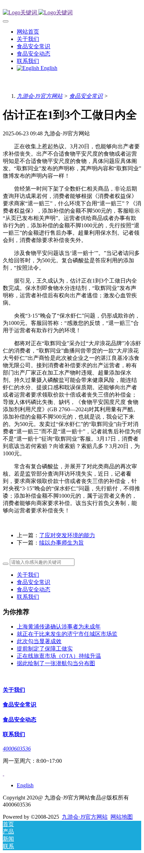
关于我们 (28, 575)
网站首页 (28, 32)
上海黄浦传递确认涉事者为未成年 (59, 627)
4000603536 (17, 749)
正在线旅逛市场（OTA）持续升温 (59, 656)
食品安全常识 (86, 96)
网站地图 (121, 817)
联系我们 (28, 597)
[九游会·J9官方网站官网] (72, 12)
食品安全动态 (33, 589)
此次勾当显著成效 (39, 641)
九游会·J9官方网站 (40, 96)
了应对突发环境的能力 (67, 535)
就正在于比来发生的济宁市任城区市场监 (67, 634)
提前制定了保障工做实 (45, 649)
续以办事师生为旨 (61, 543)
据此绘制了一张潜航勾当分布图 (56, 663)
